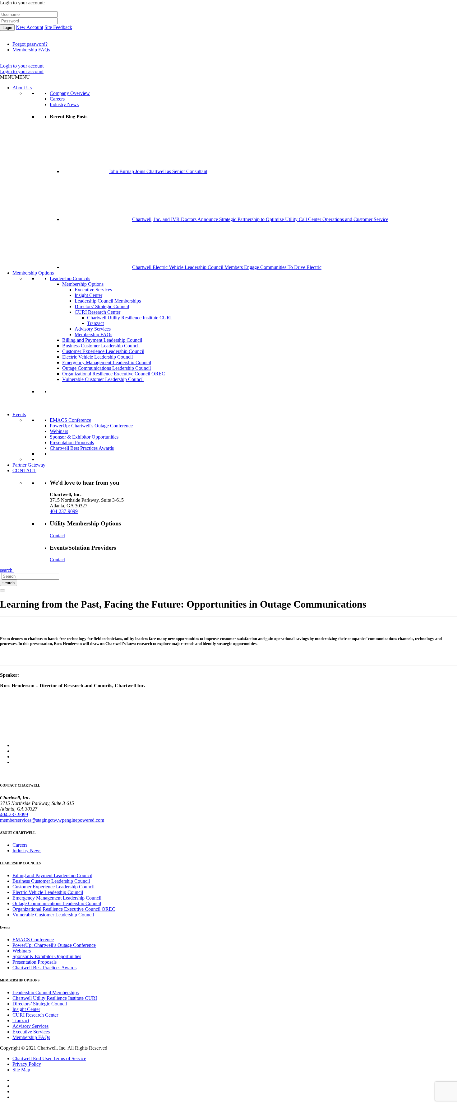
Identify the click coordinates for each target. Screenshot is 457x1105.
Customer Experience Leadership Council (103, 351)
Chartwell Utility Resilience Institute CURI (129, 317)
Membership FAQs (31, 49)
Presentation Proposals (72, 442)
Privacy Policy (26, 1064)
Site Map (21, 1069)
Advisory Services (93, 329)
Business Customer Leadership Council (101, 345)
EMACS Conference (70, 420)
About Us (22, 87)
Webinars (59, 431)
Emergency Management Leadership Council (106, 362)
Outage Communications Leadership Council (106, 368)
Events (19, 414)
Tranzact (95, 323)
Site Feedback (58, 27)
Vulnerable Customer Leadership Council (103, 379)
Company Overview (70, 93)
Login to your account (22, 65)
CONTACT (24, 470)
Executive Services (93, 289)
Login (7, 27)
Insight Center (88, 295)
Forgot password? (30, 44)
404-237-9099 (64, 511)
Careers (57, 98)
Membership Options (33, 272)
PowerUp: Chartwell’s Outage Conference (54, 945)
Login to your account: (22, 2)
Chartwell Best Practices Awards (82, 448)
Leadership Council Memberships (108, 300)
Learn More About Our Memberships (86, 408)
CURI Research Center (97, 312)
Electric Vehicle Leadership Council (97, 357)
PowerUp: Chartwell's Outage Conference (91, 425)
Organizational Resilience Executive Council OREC (113, 373)
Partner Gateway (28, 465)
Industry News (64, 104)
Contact (57, 535)
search (8, 583)
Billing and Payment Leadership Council (102, 340)
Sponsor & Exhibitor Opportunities (84, 437)
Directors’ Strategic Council (102, 306)
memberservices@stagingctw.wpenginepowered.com (52, 820)
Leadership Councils (70, 278)
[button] (15, 77)
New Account (29, 27)
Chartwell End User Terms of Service (49, 1058)
